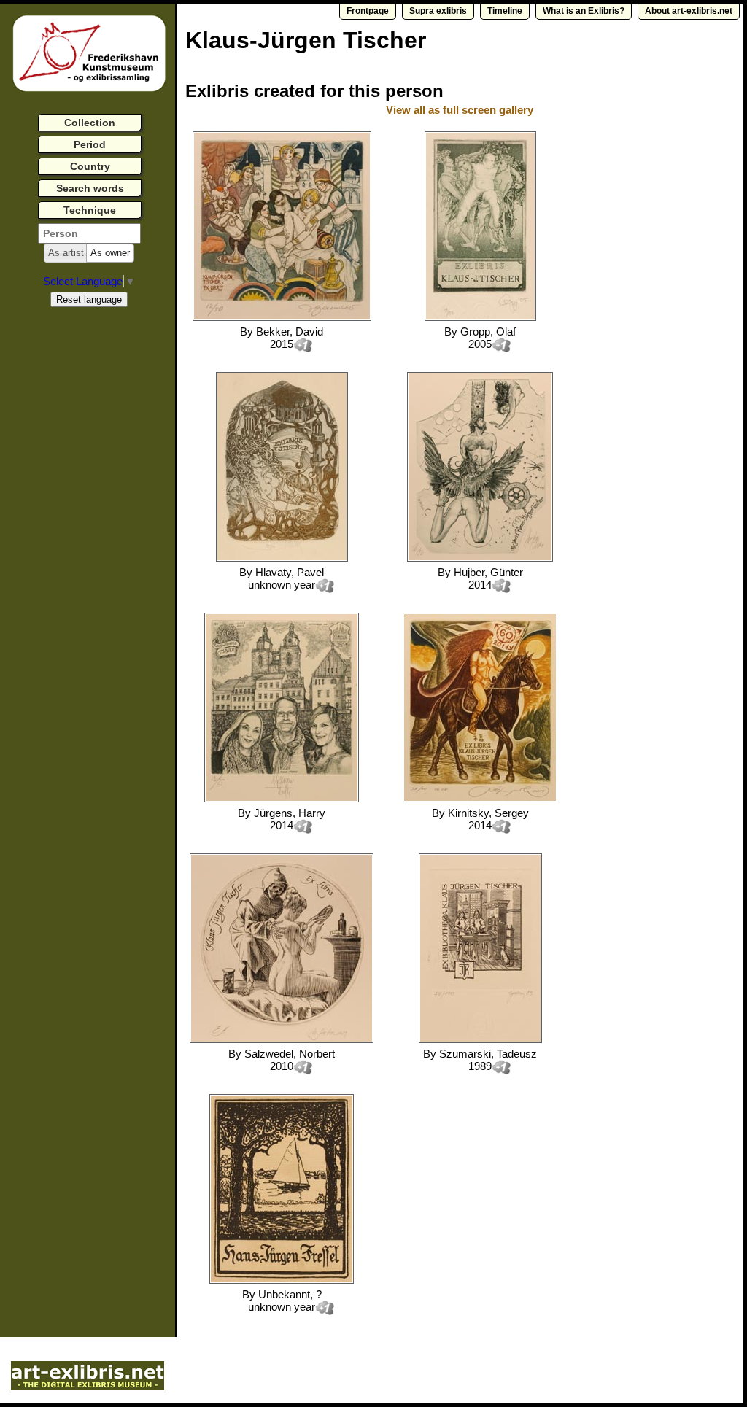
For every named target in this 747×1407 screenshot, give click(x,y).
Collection (89, 122)
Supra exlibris (438, 11)
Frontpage (368, 11)
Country (90, 166)
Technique (89, 210)
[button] (66, 253)
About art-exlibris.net (688, 11)
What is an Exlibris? (583, 11)
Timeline (504, 11)
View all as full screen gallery (461, 110)
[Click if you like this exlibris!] (302, 345)
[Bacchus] (480, 317)
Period (90, 144)
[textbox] (89, 233)
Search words (90, 188)
